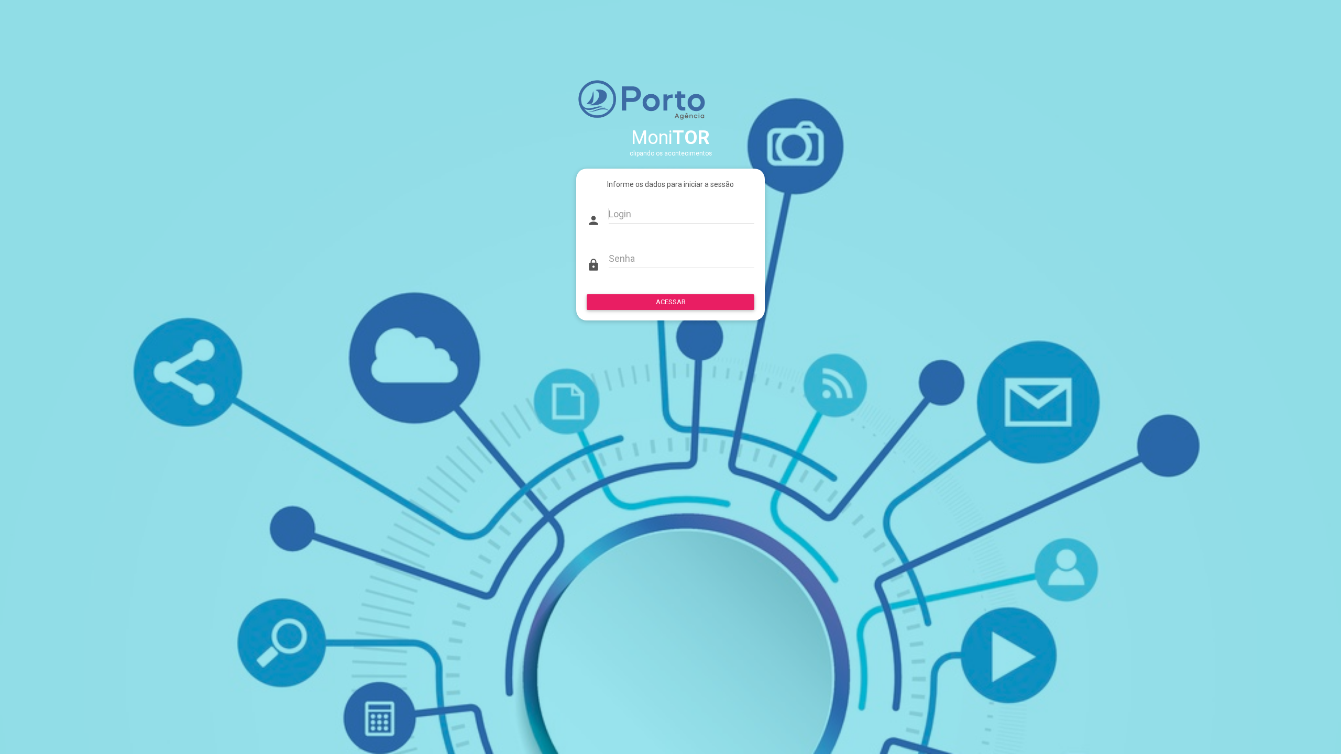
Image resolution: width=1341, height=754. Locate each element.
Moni (670, 138)
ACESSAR (671, 302)
